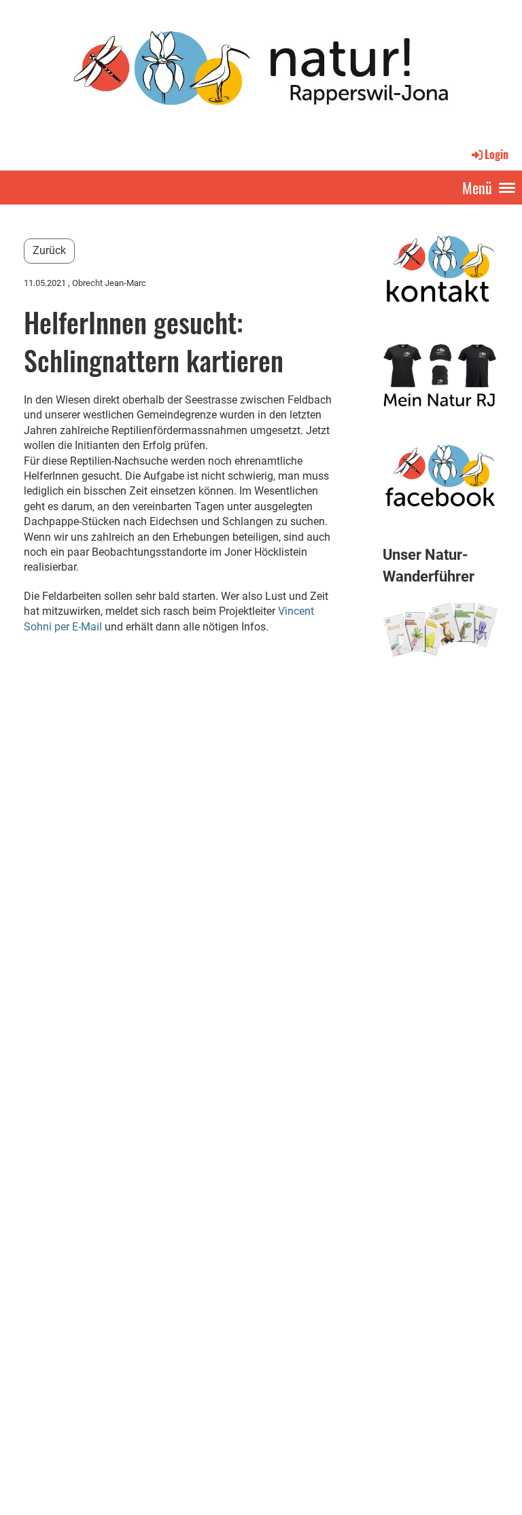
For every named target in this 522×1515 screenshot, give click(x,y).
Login (496, 154)
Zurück (49, 250)
